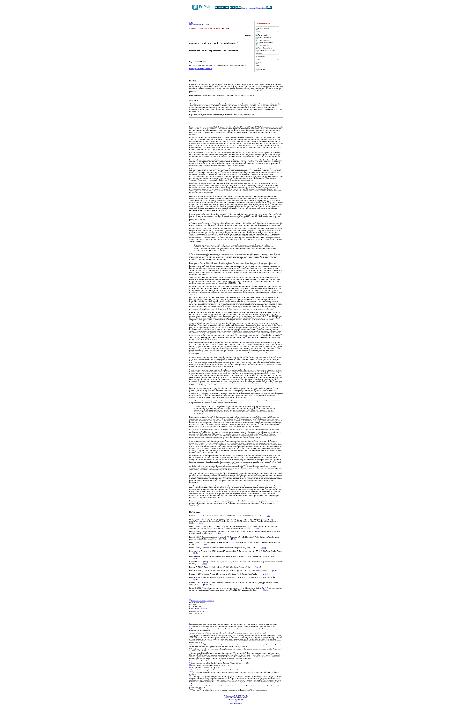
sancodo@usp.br (201, 608)
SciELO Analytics (263, 29)
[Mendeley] (257, 63)
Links (268, 516)
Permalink (261, 69)
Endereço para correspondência (200, 69)
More (260, 63)
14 (245, 465)
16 (190, 689)
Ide (191, 22)
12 (228, 459)
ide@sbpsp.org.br (236, 703)
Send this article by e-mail (266, 50)
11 (190, 667)
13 (190, 671)
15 (197, 493)
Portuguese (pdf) (263, 35)
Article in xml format (264, 38)
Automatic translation (265, 48)
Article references (264, 40)
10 (190, 664)
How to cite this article (265, 43)
